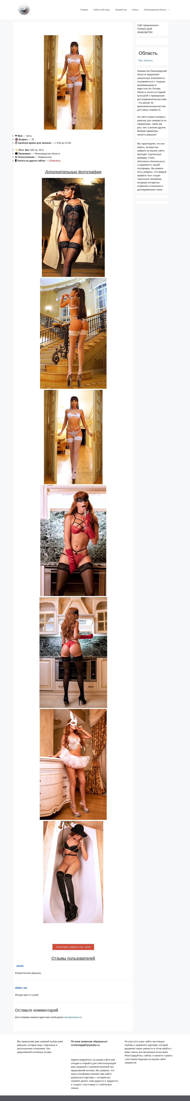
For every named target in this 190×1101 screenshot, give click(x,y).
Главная (84, 9)
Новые (135, 9)
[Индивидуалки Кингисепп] (24, 9)
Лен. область (146, 60)
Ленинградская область (155, 9)
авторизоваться (73, 1017)
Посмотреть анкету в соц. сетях (73, 947)
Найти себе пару (102, 9)
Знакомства (120, 9)
